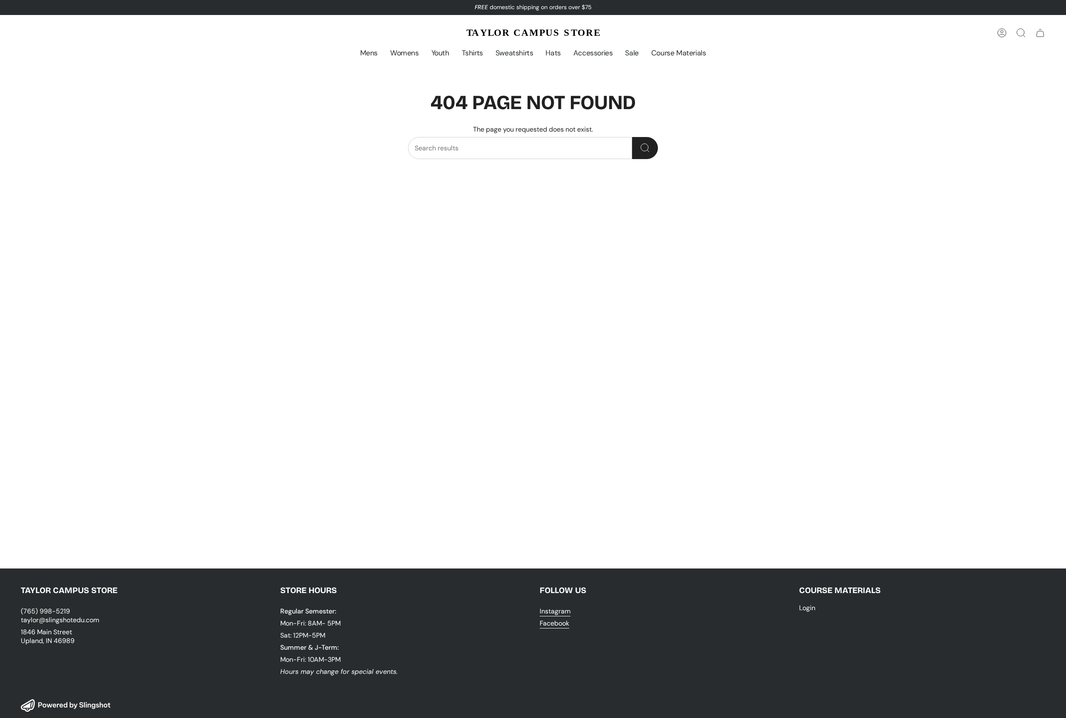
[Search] (645, 148)
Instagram (555, 611)
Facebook (554, 623)
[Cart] (1040, 33)
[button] (369, 53)
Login (807, 607)
